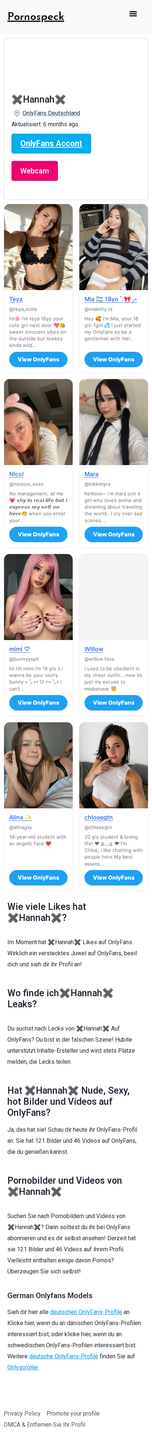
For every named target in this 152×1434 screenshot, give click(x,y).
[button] (133, 13)
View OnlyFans (38, 359)
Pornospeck (35, 17)
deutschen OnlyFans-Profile (86, 1312)
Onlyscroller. (23, 1367)
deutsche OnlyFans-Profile (63, 1356)
